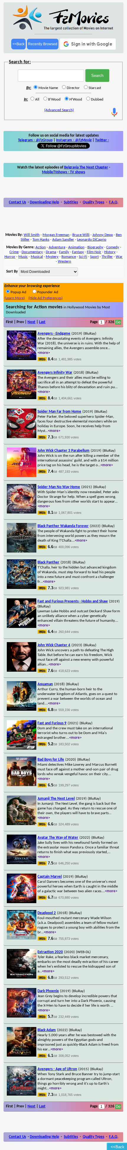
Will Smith (32, 235)
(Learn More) (14, 298)
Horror (9, 257)
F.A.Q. (113, 202)
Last (42, 322)
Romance (68, 257)
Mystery (52, 257)
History (109, 252)
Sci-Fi (83, 257)
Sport (94, 257)
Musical (37, 257)
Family (64, 252)
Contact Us (17, 202)
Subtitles (71, 202)
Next (31, 322)
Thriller (107, 257)
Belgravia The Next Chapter (86, 167)
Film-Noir (94, 252)
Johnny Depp (102, 235)
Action (40, 247)
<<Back (18, 44)
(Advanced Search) (59, 110)
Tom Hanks (40, 240)
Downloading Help (44, 202)
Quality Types (93, 202)
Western (64, 261)
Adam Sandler (63, 240)
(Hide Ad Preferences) (45, 298)
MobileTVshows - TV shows (63, 172)
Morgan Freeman (56, 235)
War (119, 257)
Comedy (112, 247)
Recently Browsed (42, 44)
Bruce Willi (80, 235)
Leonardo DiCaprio (91, 240)
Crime (14, 252)
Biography (95, 247)
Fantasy (78, 252)
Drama (51, 252)
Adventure (57, 247)
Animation (76, 247)
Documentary (32, 252)
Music (23, 257)
